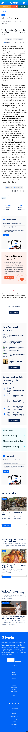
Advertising (14, 691)
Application (14, 683)
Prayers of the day (11, 446)
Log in (18, 306)
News (14, 668)
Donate (13, 6)
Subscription (14, 687)
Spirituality (4, 11)
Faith (3, 198)
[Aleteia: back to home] (14, 2)
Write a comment (14, 312)
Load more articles (14, 367)
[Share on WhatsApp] (23, 42)
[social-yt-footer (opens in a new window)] (9, 703)
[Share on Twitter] (18, 42)
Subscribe (5, 6)
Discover (14, 674)
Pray (22, 6)
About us (14, 713)
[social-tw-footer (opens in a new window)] (15, 703)
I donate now (9, 277)
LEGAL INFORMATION (14, 716)
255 (23, 166)
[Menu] (4, 3)
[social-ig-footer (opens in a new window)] (18, 703)
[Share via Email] (20, 42)
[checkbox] (3, 230)
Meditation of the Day (13, 441)
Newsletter (14, 681)
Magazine (14, 685)
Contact (14, 721)
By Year (14, 698)
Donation (14, 689)
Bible (4, 551)
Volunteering (6, 603)
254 (11, 140)
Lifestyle (14, 670)
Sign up (6, 235)
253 (15, 114)
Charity (4, 498)
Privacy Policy (14, 724)
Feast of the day (10, 435)
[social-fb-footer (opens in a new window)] (12, 703)
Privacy (14, 727)
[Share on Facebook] (12, 42)
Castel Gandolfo (6, 525)
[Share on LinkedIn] (15, 42)
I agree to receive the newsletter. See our (14, 231)
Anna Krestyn (18, 21)
